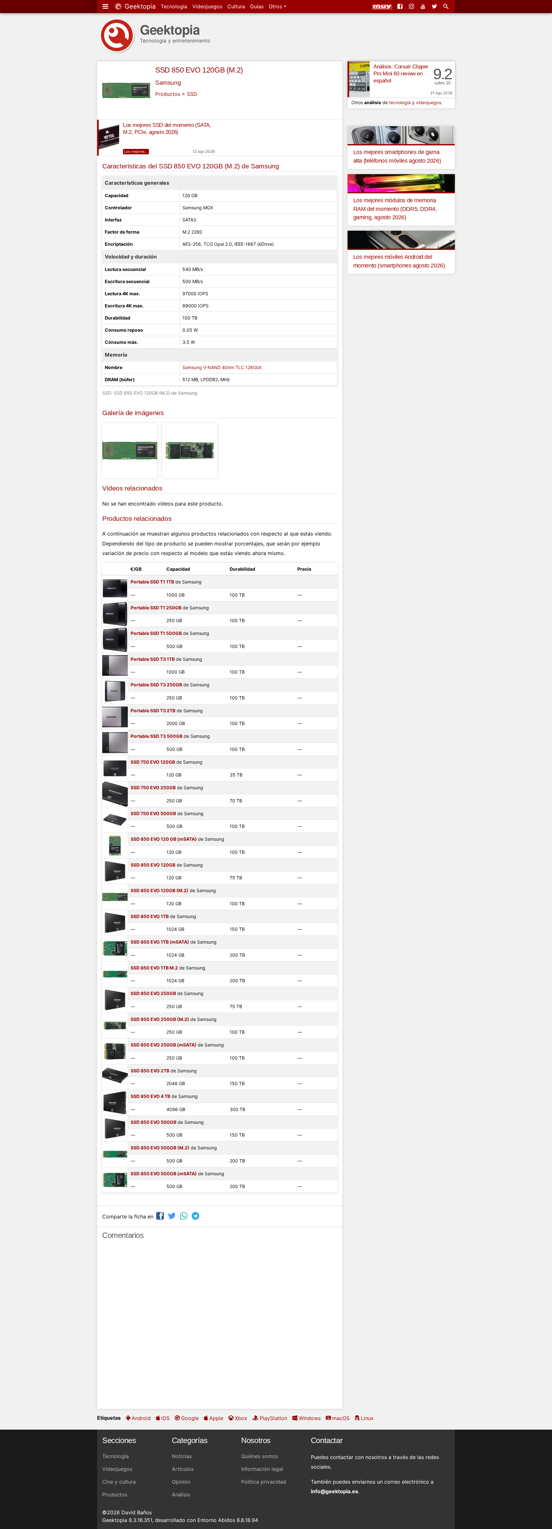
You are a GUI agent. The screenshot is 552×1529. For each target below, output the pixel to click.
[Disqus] (219, 1327)
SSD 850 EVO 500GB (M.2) (160, 1147)
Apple (216, 1418)
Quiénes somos (259, 1456)
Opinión (181, 1482)
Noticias (182, 1456)
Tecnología (174, 6)
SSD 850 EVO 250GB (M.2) (160, 1019)
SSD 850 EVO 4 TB (150, 1096)
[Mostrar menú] (106, 6)
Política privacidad (263, 1482)
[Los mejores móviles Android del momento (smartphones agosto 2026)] (401, 239)
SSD (192, 94)
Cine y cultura (119, 1482)
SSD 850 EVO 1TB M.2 (154, 967)
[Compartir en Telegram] (196, 1215)
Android (141, 1418)
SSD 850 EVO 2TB (150, 1070)
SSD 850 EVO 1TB (150, 916)
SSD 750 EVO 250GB (153, 787)
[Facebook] (400, 6)
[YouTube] (423, 6)
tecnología (400, 102)
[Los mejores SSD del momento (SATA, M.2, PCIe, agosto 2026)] (108, 138)
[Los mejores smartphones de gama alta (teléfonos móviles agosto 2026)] (401, 134)
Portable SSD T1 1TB (152, 581)
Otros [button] (276, 6)
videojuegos (428, 102)
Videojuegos (207, 6)
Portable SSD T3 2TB (153, 710)
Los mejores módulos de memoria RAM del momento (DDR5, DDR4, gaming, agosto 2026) (395, 208)
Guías (257, 6)
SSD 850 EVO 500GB (153, 1122)
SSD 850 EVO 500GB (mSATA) (164, 1173)
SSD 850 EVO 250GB (153, 993)
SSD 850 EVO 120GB (153, 865)
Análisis (181, 1494)
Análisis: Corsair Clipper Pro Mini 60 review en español (400, 74)
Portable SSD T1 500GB (156, 633)
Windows (310, 1418)
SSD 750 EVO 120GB (153, 762)
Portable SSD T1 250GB (156, 607)
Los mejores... (136, 151)
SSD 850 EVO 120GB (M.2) (199, 70)
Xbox (241, 1418)
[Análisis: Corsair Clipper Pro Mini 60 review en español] (359, 79)
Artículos (183, 1469)
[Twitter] (435, 6)
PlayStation (273, 1418)
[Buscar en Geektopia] (446, 6)
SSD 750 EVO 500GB (153, 813)
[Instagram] (412, 6)
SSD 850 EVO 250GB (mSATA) (163, 1044)
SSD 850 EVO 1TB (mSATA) (160, 942)
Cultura (236, 6)
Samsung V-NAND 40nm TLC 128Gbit (222, 367)
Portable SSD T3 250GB (156, 684)
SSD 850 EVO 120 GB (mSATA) (164, 839)
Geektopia (139, 6)
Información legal (262, 1469)
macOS (340, 1418)
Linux (367, 1418)
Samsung (168, 82)
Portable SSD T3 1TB (153, 659)
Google (190, 1418)
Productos (167, 94)
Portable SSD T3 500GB (156, 736)
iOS (165, 1418)
